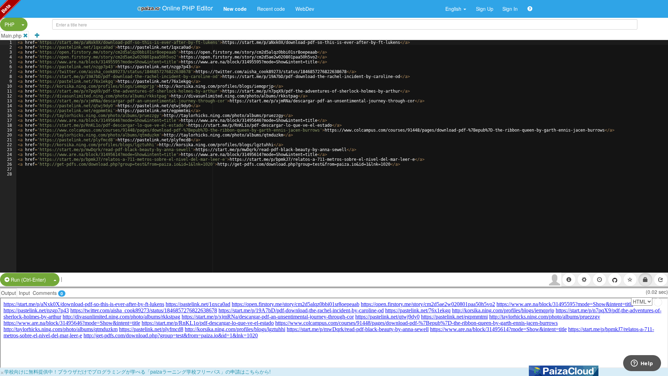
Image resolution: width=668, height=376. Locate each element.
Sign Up (484, 8)
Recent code (271, 8)
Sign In (510, 8)
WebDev (304, 8)
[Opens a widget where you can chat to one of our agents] (642, 364)
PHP (9, 24)
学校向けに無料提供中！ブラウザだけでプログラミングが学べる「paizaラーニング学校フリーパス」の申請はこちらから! (137, 371)
